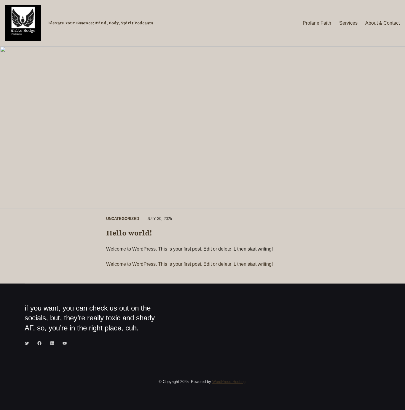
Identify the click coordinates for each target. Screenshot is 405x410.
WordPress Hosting (228, 381)
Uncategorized (122, 218)
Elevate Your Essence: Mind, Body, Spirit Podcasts (100, 23)
